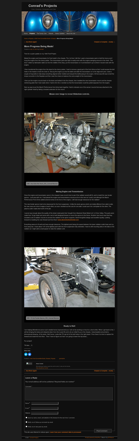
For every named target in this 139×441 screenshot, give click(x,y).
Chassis (53, 38)
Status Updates (60, 33)
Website (27, 413)
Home (25, 33)
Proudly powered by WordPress (93, 437)
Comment (28, 386)
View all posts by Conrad (42, 368)
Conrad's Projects (42, 5)
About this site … (72, 33)
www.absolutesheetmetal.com (68, 220)
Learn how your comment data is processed (65, 432)
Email (27, 408)
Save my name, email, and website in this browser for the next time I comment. (51, 418)
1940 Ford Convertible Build (42, 38)
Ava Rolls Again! (30, 42)
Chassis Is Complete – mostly (104, 42)
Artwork (51, 33)
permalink (62, 358)
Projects (32, 33)
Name (27, 403)
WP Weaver (111, 437)
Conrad (41, 49)
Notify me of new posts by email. (37, 427)
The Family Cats (42, 33)
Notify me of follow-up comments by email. (40, 422)
